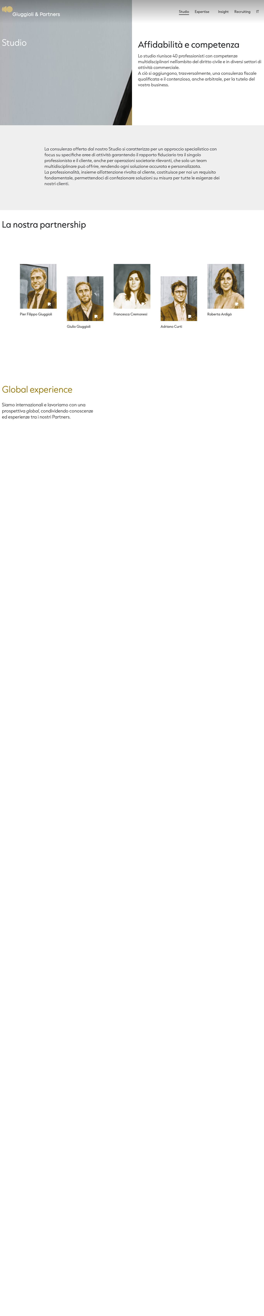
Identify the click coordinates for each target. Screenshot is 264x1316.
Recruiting (242, 11)
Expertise (202, 11)
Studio (184, 11)
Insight (223, 11)
